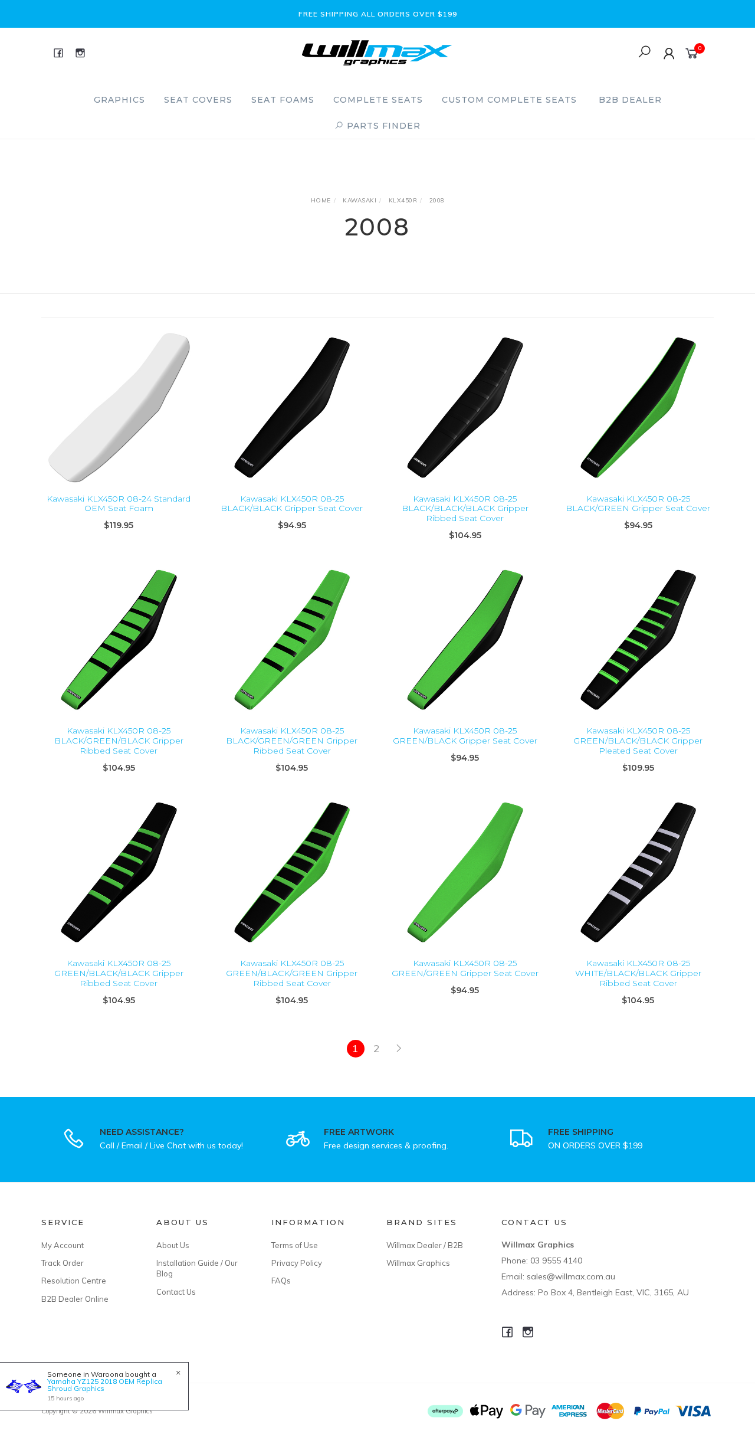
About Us (172, 1245)
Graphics (119, 99)
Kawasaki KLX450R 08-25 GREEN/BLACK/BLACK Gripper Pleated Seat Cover (638, 740)
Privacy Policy (296, 1263)
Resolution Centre (73, 1280)
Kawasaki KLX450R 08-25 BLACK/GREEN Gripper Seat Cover (638, 503)
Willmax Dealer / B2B (424, 1245)
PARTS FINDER (382, 125)
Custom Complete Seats (509, 99)
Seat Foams (282, 99)
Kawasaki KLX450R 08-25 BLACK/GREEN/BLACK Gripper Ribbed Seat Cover (118, 740)
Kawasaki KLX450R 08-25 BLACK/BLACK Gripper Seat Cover (292, 503)
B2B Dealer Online (75, 1299)
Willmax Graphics (418, 1263)
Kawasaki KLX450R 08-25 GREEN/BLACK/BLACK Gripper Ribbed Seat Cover (118, 973)
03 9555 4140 (556, 1260)
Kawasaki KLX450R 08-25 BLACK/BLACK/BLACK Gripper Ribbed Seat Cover (465, 508)
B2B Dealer (630, 99)
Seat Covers (198, 99)
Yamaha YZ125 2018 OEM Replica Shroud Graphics (104, 1385)
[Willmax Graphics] (377, 51)
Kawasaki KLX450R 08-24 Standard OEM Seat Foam (119, 503)
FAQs (281, 1280)
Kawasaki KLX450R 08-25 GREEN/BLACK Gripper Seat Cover (465, 735)
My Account (62, 1245)
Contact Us (176, 1292)
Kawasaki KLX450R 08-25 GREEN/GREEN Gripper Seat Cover (465, 968)
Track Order (62, 1263)
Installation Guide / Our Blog (197, 1268)
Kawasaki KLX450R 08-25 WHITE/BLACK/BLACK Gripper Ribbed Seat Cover (638, 973)
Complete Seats (378, 99)
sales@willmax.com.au (571, 1276)
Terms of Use (294, 1245)
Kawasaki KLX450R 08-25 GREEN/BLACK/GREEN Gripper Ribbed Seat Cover (291, 973)
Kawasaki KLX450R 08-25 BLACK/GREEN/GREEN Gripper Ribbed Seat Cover (291, 740)
